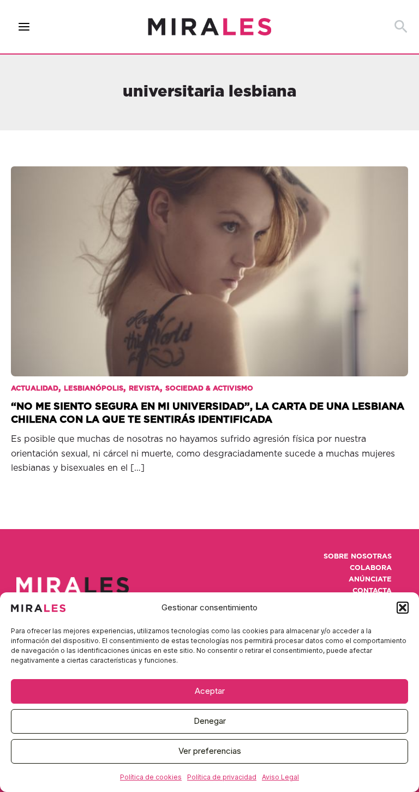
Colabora (371, 568)
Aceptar (210, 691)
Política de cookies (151, 777)
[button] (402, 607)
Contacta (372, 591)
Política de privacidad (221, 777)
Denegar (210, 721)
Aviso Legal (280, 777)
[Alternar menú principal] (24, 27)
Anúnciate (370, 579)
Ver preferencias (209, 751)
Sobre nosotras (358, 556)
